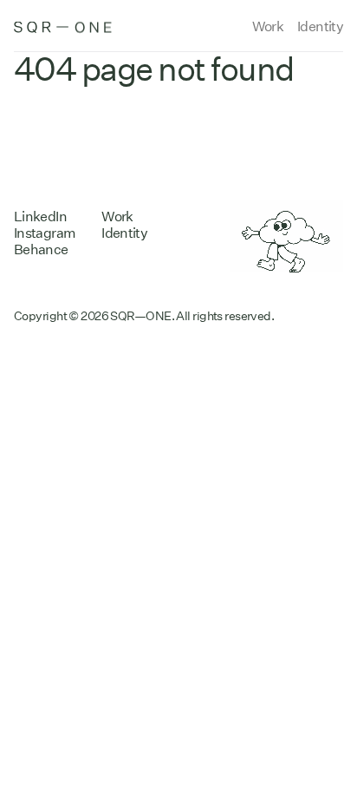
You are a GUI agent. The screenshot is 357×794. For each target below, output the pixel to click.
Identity (320, 26)
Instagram (44, 233)
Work (267, 26)
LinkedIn (40, 216)
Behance (41, 249)
